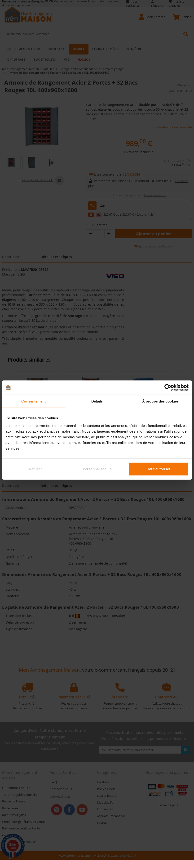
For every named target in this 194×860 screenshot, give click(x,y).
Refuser (35, 469)
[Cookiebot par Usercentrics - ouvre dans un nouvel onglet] (168, 387)
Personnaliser (94, 469)
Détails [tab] (97, 401)
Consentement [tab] (33, 401)
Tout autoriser (158, 469)
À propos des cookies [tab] (160, 401)
